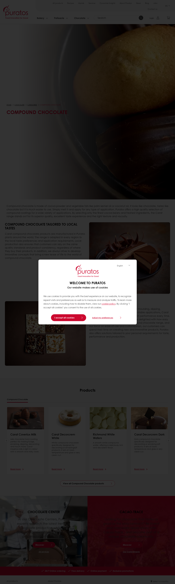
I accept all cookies (64, 317)
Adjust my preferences (102, 317)
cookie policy (109, 303)
